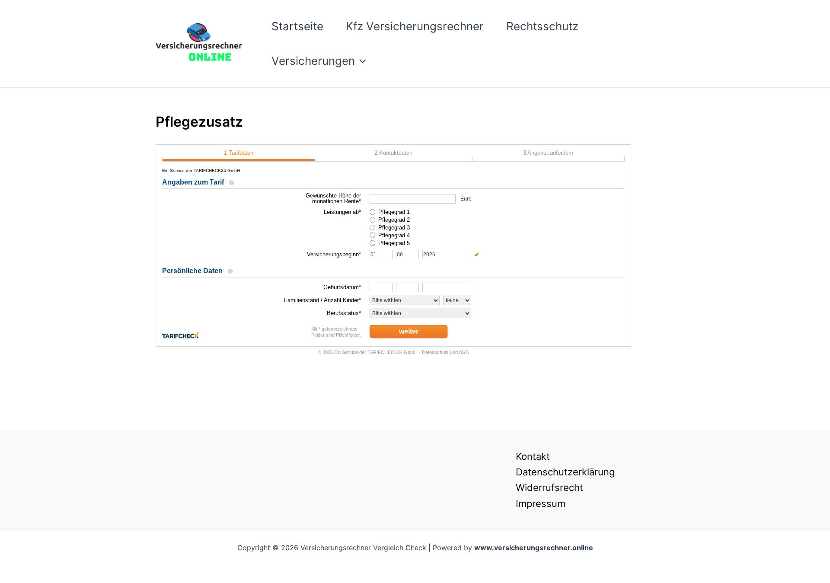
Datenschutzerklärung (565, 472)
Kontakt (533, 456)
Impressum (540, 503)
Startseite (297, 26)
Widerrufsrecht (549, 487)
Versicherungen (313, 60)
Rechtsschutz (542, 26)
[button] (360, 61)
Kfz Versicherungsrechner (415, 26)
